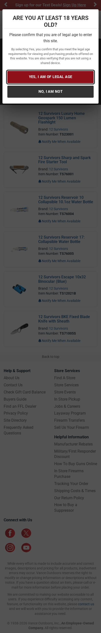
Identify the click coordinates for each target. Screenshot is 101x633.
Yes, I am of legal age (50, 77)
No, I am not (50, 91)
